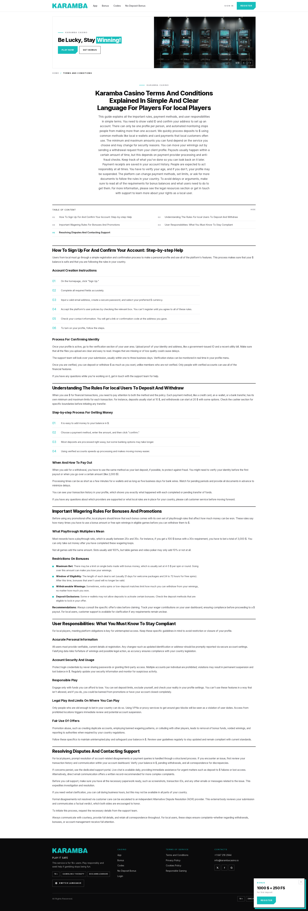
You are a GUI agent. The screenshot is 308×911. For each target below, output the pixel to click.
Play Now (68, 50)
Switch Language (70, 883)
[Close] (301, 882)
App (95, 5)
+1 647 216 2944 (222, 855)
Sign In (229, 6)
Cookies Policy (173, 865)
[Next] (250, 63)
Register (246, 5)
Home (55, 73)
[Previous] (244, 63)
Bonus (105, 5)
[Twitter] (217, 868)
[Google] (231, 868)
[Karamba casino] (70, 6)
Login (120, 876)
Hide (253, 209)
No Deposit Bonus (135, 5)
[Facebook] (224, 868)
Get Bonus (90, 50)
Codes (117, 5)
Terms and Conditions (177, 855)
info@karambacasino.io (226, 860)
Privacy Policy (173, 860)
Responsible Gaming (176, 871)
